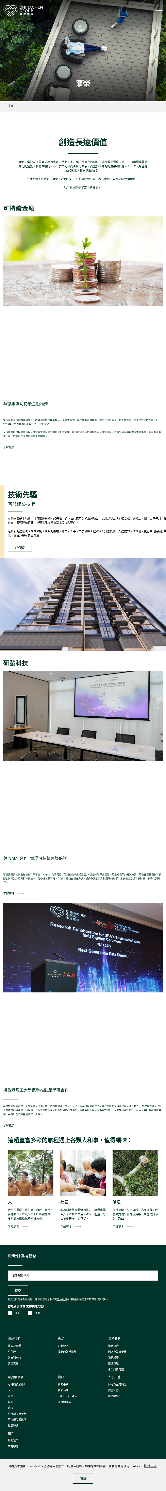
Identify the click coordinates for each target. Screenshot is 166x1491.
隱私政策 (62, 1299)
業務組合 (113, 1346)
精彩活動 (63, 1390)
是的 (17, 1313)
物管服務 (113, 1357)
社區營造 (13, 1425)
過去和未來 (14, 1357)
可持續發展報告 (17, 1414)
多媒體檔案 (64, 1402)
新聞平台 (63, 1384)
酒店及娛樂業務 (117, 1352)
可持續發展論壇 (17, 1419)
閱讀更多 (150, 1466)
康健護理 (113, 1363)
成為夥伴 (13, 1446)
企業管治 (63, 1346)
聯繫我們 (13, 1440)
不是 (37, 1313)
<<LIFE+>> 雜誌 (67, 1396)
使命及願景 (14, 1346)
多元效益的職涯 (117, 1384)
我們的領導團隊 (67, 1352)
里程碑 (12, 1352)
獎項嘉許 (13, 1363)
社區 (10, 1396)
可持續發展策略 (17, 1384)
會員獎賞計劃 (116, 1369)
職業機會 (113, 1396)
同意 (83, 1478)
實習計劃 (113, 1390)
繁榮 (10, 1402)
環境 (10, 1408)
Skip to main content (15, 3)
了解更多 (9, 447)
